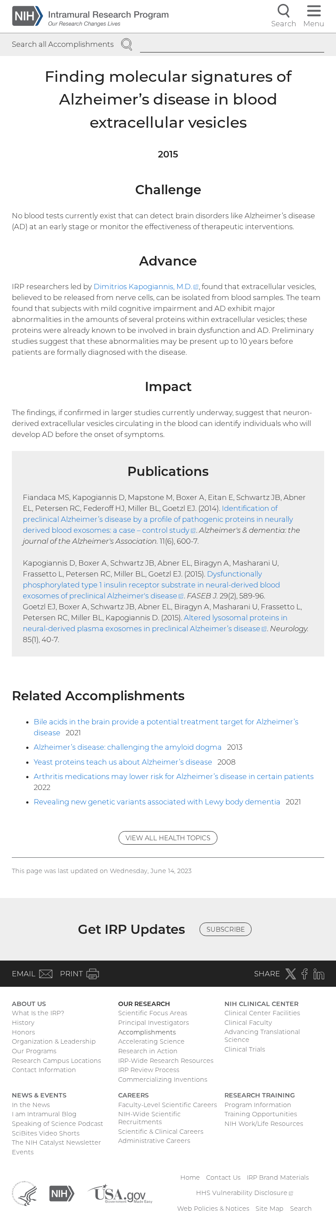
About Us (29, 1004)
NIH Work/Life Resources (263, 1124)
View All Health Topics (168, 838)
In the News (31, 1105)
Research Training (259, 1095)
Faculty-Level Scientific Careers (167, 1105)
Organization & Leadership (54, 1041)
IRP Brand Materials (278, 1177)
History (23, 1023)
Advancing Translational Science (262, 1036)
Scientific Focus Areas (152, 1013)
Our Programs (34, 1051)
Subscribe (225, 929)
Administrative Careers (154, 1141)
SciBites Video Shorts (46, 1133)
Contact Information (44, 1070)
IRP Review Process (148, 1070)
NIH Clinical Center (261, 1004)
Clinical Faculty (248, 1023)
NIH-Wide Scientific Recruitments (149, 1118)
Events (23, 1152)
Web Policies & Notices (213, 1209)
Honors (23, 1032)
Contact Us (223, 1177)
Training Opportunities (260, 1114)
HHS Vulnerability (244, 1193)
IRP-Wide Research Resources (166, 1061)
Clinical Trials (244, 1049)
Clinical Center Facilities (262, 1013)
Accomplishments (147, 1032)
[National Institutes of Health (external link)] (61, 1193)
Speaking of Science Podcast (57, 1124)
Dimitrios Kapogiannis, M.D (146, 286)
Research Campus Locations (56, 1061)
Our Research (144, 1004)
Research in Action (148, 1051)
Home (190, 1177)
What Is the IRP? (38, 1013)
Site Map (270, 1209)
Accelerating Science (151, 1041)
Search (301, 1209)
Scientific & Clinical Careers (160, 1132)
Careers (133, 1095)
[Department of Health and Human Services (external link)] (24, 1193)
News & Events (39, 1095)
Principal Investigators (153, 1023)
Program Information (257, 1105)
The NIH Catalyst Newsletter (56, 1142)
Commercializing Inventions (162, 1079)
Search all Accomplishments (63, 44)
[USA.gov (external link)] (119, 1193)
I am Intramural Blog (44, 1114)
